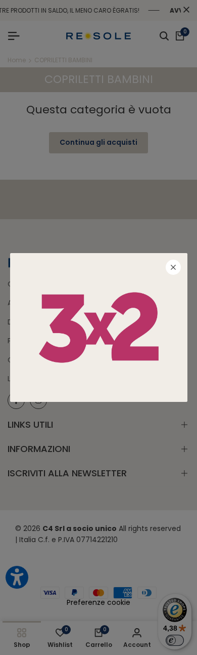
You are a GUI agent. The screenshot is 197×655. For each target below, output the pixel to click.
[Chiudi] (173, 267)
